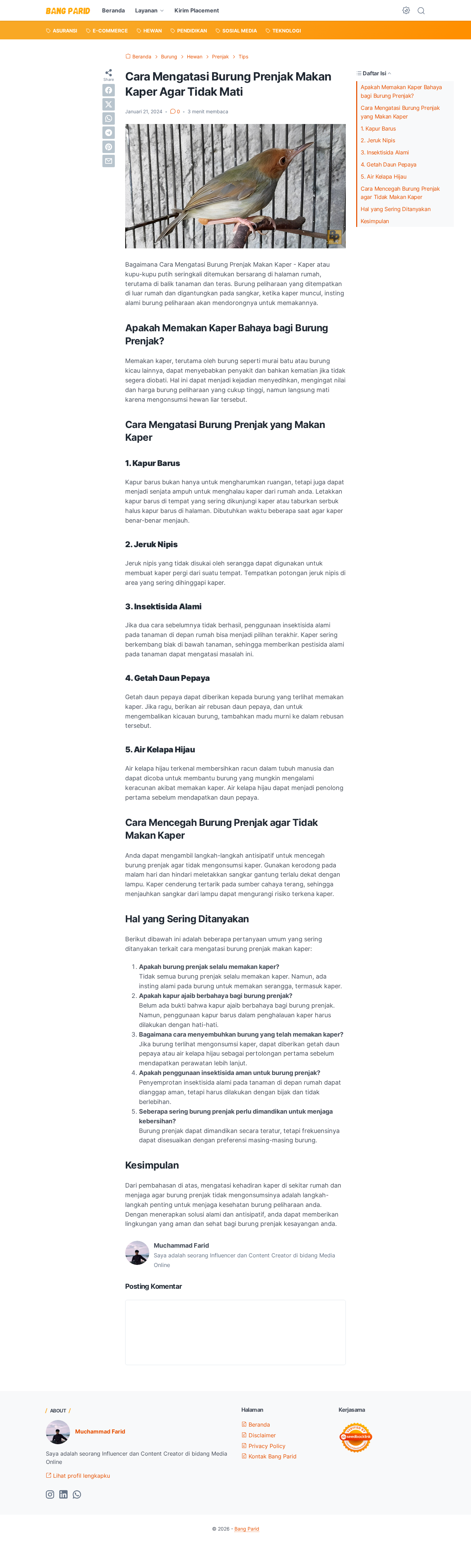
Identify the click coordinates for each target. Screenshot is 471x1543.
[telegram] (108, 132)
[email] (108, 161)
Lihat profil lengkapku (80, 1475)
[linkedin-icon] (63, 1494)
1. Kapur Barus (378, 128)
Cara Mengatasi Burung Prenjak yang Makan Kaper (400, 112)
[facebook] (108, 90)
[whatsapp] (108, 118)
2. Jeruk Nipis (378, 140)
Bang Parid (246, 1529)
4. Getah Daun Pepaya (389, 164)
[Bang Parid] (68, 10)
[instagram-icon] (50, 1494)
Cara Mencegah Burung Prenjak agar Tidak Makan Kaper (400, 193)
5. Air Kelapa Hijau (383, 176)
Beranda (113, 10)
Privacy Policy (266, 1445)
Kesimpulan (375, 221)
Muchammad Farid (100, 1431)
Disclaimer (261, 1435)
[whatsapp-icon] (77, 1494)
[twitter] (108, 104)
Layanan (146, 10)
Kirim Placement (196, 10)
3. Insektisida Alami (385, 152)
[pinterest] (108, 147)
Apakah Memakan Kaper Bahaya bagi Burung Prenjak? (401, 91)
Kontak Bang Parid (272, 1456)
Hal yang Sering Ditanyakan (395, 209)
